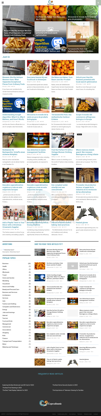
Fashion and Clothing (58, 134)
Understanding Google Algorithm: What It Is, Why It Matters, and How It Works (13, 117)
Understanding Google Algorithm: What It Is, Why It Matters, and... (49, 50)
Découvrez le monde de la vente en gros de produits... (82, 18)
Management (6, 324)
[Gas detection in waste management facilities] (38, 140)
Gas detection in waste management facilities (87, 299)
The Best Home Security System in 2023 (65, 385)
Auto (3, 301)
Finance (5, 338)
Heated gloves (82, 223)
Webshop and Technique (83, 61)
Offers (79, 99)
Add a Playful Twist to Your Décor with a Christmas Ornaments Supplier (13, 225)
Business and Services (9, 292)
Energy (4, 309)
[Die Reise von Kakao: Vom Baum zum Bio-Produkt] (62, 67)
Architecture (31, 99)
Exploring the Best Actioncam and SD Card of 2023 (18, 385)
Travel (4, 275)
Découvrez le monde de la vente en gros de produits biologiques (37, 117)
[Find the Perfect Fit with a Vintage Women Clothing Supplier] (62, 140)
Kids (3, 335)
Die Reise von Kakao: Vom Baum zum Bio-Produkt (50, 18)
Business (31, 207)
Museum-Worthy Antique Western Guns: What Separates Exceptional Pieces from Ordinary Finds (17, 33)
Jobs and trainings (8, 312)
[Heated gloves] (87, 212)
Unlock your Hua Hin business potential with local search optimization (47, 33)
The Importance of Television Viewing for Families (67, 390)
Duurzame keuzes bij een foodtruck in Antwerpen (18, 50)
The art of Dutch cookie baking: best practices (54, 360)
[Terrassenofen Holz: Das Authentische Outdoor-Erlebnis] (62, 105)
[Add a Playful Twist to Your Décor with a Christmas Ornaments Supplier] (13, 212)
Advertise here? (9, 250)
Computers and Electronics (11, 307)
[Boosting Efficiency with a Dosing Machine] (38, 212)
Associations (6, 330)
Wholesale (80, 169)
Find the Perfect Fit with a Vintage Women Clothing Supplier (61, 152)
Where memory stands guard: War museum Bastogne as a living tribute (87, 152)
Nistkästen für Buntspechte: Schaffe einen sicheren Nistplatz (13, 152)
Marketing (5, 281)
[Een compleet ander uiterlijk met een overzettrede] (62, 175)
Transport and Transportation (12, 341)
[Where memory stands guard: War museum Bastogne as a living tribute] (87, 140)
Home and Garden (57, 99)
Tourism (79, 134)
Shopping (5, 332)
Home (54, 414)
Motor (4, 344)
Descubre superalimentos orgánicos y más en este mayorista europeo (12, 187)
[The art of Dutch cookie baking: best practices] (62, 212)
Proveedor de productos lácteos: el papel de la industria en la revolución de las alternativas (88, 336)
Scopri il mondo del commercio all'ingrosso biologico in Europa (85, 117)
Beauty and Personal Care (10, 289)
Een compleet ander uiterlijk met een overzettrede (59, 187)
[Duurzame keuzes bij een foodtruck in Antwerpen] (38, 67)
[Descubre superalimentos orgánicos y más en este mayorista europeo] (13, 175)
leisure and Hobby (8, 61)
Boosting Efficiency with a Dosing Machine (87, 348)
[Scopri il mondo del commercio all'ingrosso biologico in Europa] (87, 105)
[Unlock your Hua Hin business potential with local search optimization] (87, 67)
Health (4, 266)
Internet (6, 99)
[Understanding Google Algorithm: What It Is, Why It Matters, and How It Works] (13, 105)
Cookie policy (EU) (62, 414)
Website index (88, 414)
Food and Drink (32, 61)
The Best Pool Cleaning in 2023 (12, 387)
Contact (96, 414)
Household (6, 284)
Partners (80, 414)
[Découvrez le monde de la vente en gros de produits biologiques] (38, 105)
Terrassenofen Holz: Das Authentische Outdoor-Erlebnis (80, 50)
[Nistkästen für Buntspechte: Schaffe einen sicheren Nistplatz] (13, 140)
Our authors (72, 414)
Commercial (7, 134)
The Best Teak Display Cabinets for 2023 (15, 390)
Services (31, 134)
